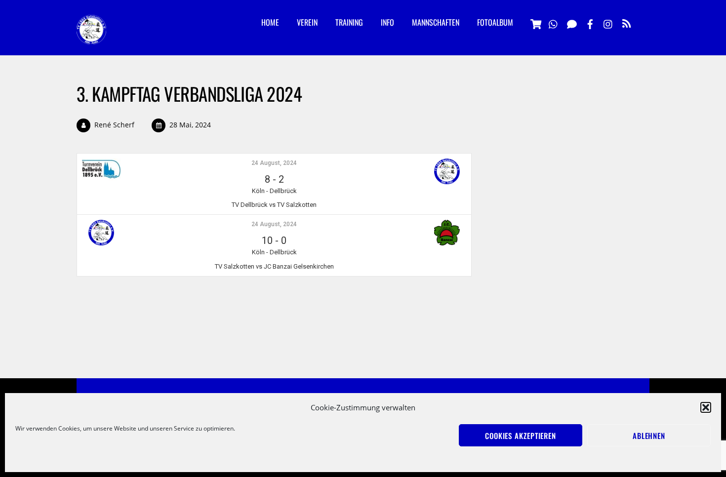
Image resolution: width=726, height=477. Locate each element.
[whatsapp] (554, 22)
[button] (706, 407)
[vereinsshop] (535, 22)
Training (349, 22)
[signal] (572, 22)
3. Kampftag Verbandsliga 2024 (189, 93)
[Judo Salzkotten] (91, 36)
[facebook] (590, 22)
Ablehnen (649, 435)
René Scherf (114, 124)
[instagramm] (608, 22)
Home (270, 22)
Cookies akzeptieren (520, 435)
